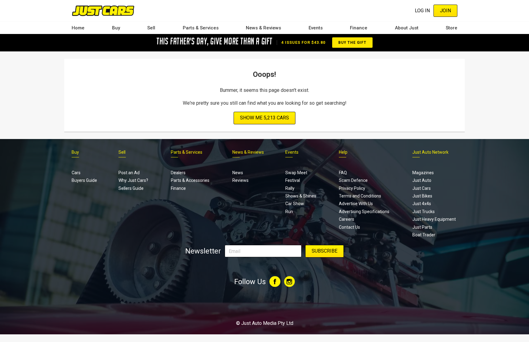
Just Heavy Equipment (434, 219)
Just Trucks (423, 211)
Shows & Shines (300, 196)
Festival (292, 180)
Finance (358, 28)
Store (451, 28)
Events (316, 28)
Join (445, 10)
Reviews (240, 180)
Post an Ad (129, 172)
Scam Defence (353, 180)
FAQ (343, 172)
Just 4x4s (421, 203)
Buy (116, 28)
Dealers (178, 172)
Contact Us (349, 227)
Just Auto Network (430, 152)
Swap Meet (296, 172)
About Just (406, 28)
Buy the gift (352, 42)
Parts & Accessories (190, 180)
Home (78, 28)
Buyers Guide (84, 180)
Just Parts (422, 227)
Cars (76, 172)
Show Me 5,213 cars (264, 118)
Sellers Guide (131, 188)
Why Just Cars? (133, 180)
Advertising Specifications (364, 211)
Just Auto (421, 180)
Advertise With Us (356, 203)
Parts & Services (201, 28)
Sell (151, 28)
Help (343, 152)
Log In (422, 10)
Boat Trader (423, 234)
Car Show (294, 203)
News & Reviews (263, 28)
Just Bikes (422, 196)
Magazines (423, 172)
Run (289, 211)
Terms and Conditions (360, 196)
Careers (346, 219)
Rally (290, 188)
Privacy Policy (352, 188)
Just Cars (421, 188)
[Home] (103, 10)
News (237, 172)
